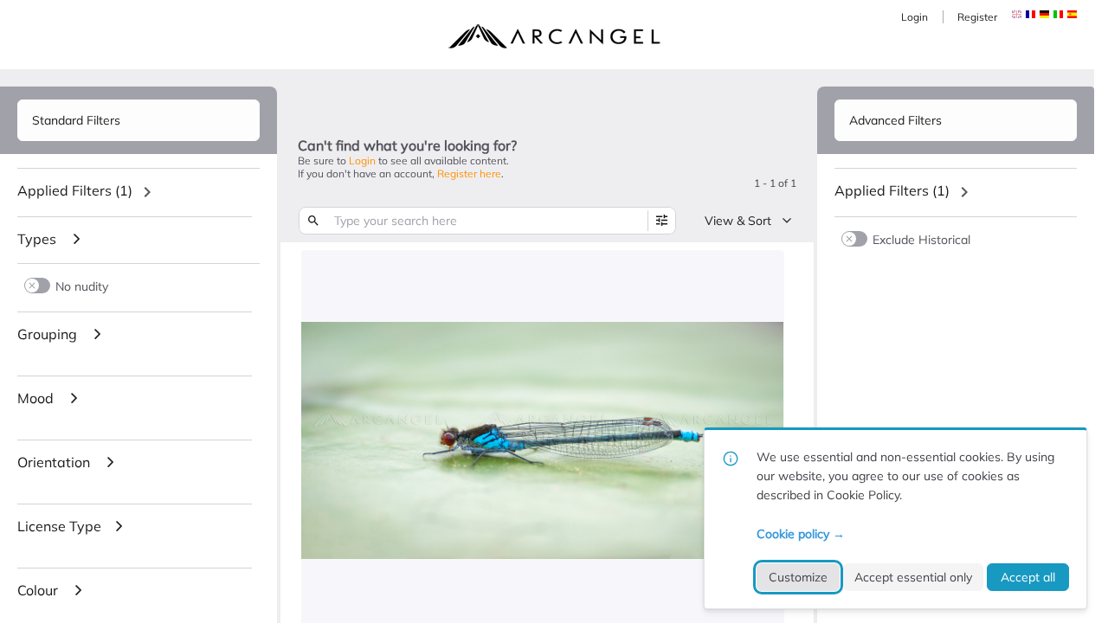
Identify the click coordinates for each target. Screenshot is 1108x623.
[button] (1030, 14)
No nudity (81, 286)
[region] (138, 192)
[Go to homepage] (554, 36)
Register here (469, 173)
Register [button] (977, 16)
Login (914, 16)
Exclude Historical (921, 239)
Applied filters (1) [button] (74, 190)
